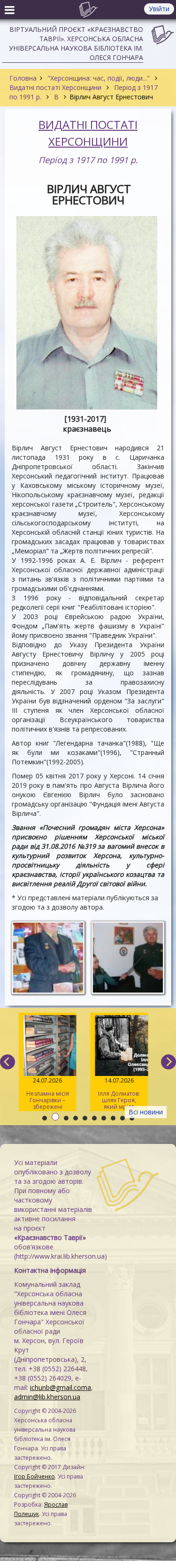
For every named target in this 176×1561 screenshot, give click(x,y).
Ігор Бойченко (34, 1476)
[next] (168, 1061)
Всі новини (146, 1111)
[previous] (7, 1061)
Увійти (159, 8)
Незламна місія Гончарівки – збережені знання (47, 1093)
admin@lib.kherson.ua (47, 1396)
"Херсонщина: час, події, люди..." (99, 78)
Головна (23, 78)
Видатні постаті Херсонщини (56, 87)
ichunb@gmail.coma (60, 1387)
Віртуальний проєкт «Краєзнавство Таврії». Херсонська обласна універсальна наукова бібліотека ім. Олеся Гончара (76, 43)
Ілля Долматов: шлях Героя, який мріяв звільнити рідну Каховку (119, 1093)
